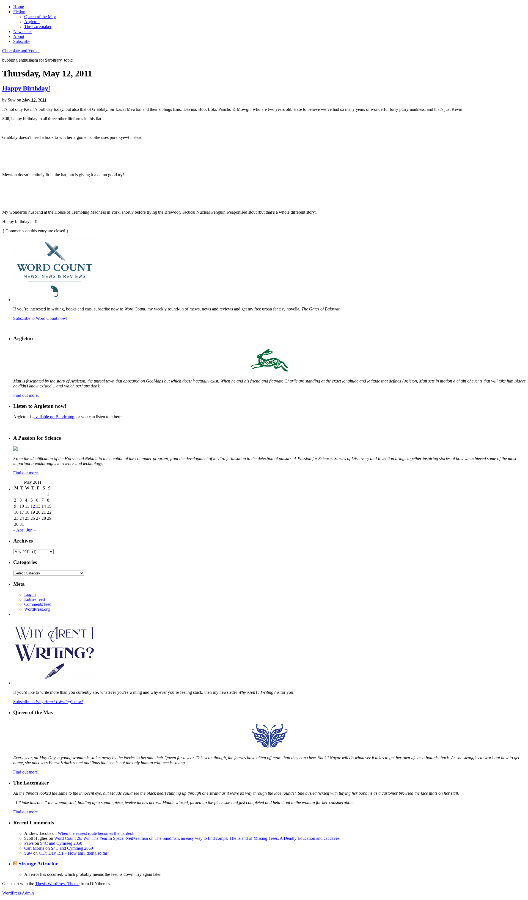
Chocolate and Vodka (21, 50)
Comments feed (37, 604)
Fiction (19, 11)
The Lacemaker (37, 26)
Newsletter (22, 31)
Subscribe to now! (48, 701)
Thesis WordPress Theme (57, 883)
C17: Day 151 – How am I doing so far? (74, 853)
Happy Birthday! (26, 88)
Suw (28, 853)
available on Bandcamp (54, 416)
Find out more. (26, 395)
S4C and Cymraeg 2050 (61, 843)
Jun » (31, 530)
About (18, 36)
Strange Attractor (38, 863)
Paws (29, 843)
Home (18, 6)
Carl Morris (34, 848)
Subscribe (21, 41)
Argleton (32, 21)
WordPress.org (37, 609)
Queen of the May (40, 16)
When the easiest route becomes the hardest (95, 833)
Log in (30, 594)
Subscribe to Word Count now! (40, 318)
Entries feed (34, 599)
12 (33, 506)
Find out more (25, 472)
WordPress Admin (18, 893)
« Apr (18, 530)
